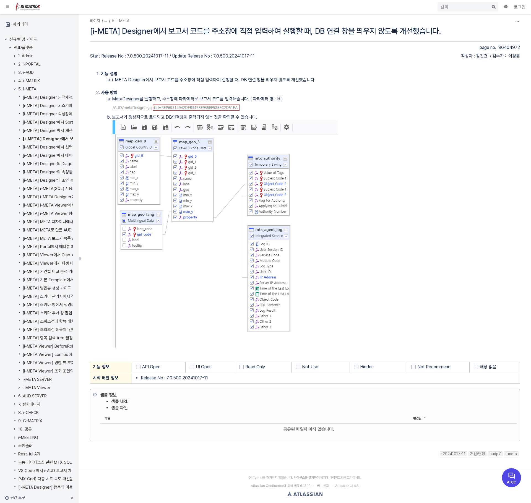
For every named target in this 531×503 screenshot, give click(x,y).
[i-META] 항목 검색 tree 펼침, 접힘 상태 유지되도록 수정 (70, 337)
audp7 (495, 454)
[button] (8, 6)
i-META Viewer (36, 387)
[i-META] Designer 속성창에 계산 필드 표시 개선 (64, 113)
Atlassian (304, 493)
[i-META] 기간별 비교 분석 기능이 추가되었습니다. (65, 271)
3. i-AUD (26, 72)
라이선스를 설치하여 (306, 477)
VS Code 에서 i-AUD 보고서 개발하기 (50, 470)
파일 (107, 418)
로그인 (519, 7)
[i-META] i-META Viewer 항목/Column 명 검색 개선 (68, 213)
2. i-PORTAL (29, 64)
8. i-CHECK (28, 412)
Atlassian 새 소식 (347, 486)
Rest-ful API (29, 454)
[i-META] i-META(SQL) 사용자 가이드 (55, 188)
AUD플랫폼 (23, 47)
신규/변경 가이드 (23, 39)
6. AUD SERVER (32, 395)
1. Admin (25, 55)
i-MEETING (28, 437)
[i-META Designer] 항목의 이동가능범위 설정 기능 (61, 487)
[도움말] (506, 7)
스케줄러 (25, 445)
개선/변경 (477, 454)
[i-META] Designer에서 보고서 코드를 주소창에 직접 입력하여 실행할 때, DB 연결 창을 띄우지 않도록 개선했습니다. (265, 31)
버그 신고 (323, 486)
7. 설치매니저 (29, 404)
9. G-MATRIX (30, 420)
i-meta (511, 454)
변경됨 (417, 418)
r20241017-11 (453, 454)
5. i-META (27, 89)
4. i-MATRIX (29, 80)
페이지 (95, 21)
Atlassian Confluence (267, 486)
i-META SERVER (37, 379)
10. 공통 (25, 429)
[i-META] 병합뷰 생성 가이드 (47, 288)
